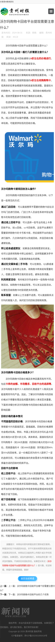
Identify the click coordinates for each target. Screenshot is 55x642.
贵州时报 (15, 612)
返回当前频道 (27, 578)
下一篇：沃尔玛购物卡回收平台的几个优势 (28, 594)
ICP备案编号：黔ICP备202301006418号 (29, 636)
